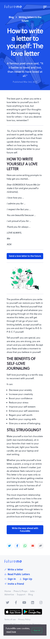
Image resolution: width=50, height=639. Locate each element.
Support (21, 594)
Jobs (32, 591)
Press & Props (20, 591)
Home (7, 591)
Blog (11, 17)
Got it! (37, 630)
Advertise (9, 594)
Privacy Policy (24, 619)
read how (11, 631)
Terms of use (10, 619)
